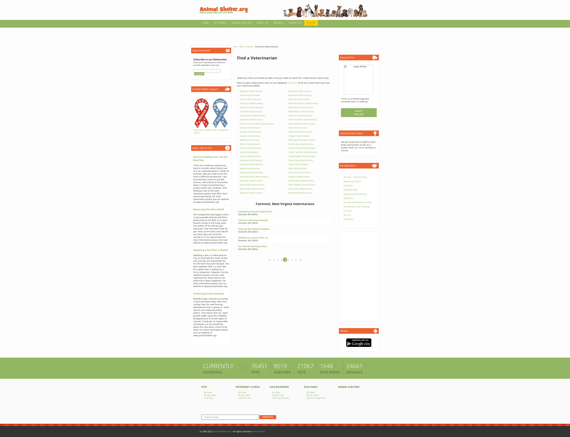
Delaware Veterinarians (251, 119)
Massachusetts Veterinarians (254, 176)
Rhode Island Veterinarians (301, 148)
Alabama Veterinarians (251, 91)
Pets (204, 387)
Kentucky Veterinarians (251, 160)
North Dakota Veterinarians (302, 123)
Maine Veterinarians (250, 168)
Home (205, 22)
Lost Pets (208, 398)
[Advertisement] (285, 34)
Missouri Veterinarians (251, 192)
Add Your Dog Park (316, 398)
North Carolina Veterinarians (302, 119)
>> (300, 259)
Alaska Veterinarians (250, 95)
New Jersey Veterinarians (300, 107)
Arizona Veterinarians (250, 99)
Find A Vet (263, 22)
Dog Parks (348, 198)
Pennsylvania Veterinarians (301, 139)
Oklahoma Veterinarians (300, 131)
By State (208, 392)
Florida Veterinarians (250, 127)
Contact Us (295, 22)
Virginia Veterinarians (299, 176)
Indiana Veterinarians (250, 148)
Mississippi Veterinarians (252, 188)
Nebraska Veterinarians (300, 95)
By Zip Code (210, 395)
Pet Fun (347, 215)
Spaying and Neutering (355, 194)
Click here (293, 82)
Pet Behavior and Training (356, 206)
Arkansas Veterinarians (251, 103)
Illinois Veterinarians (250, 144)
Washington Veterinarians (301, 180)
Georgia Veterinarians (250, 131)
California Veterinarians (251, 107)
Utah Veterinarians (297, 168)
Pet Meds (348, 185)
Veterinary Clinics (352, 181)
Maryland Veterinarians (251, 172)
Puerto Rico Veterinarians (301, 144)
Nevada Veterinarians (299, 99)
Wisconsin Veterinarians (300, 188)
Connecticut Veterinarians (253, 115)
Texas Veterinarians (298, 164)
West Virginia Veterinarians (301, 184)
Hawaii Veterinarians (250, 135)
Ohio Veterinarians (297, 127)
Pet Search (220, 22)
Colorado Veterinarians (251, 111)
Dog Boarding (350, 189)
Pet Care (348, 210)
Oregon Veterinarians (299, 135)
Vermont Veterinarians (299, 172)
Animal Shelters (242, 22)
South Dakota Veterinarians (302, 156)
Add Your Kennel (280, 398)
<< (269, 259)
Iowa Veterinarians (249, 152)
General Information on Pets (358, 202)
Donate (311, 22)
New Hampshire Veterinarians (303, 103)
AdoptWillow (358, 112)
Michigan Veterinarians (251, 180)
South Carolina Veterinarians (302, 152)
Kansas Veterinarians (250, 156)
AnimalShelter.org (222, 431)
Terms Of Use (258, 431)
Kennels (278, 22)
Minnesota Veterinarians (252, 184)
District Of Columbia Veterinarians (257, 123)
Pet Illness (349, 219)
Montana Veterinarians (299, 91)
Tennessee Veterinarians (300, 160)
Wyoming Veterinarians (300, 192)
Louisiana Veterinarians (251, 164)
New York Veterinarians (300, 115)
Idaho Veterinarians (249, 139)
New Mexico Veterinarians (301, 111)
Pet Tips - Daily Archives (355, 177)
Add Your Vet (244, 398)
